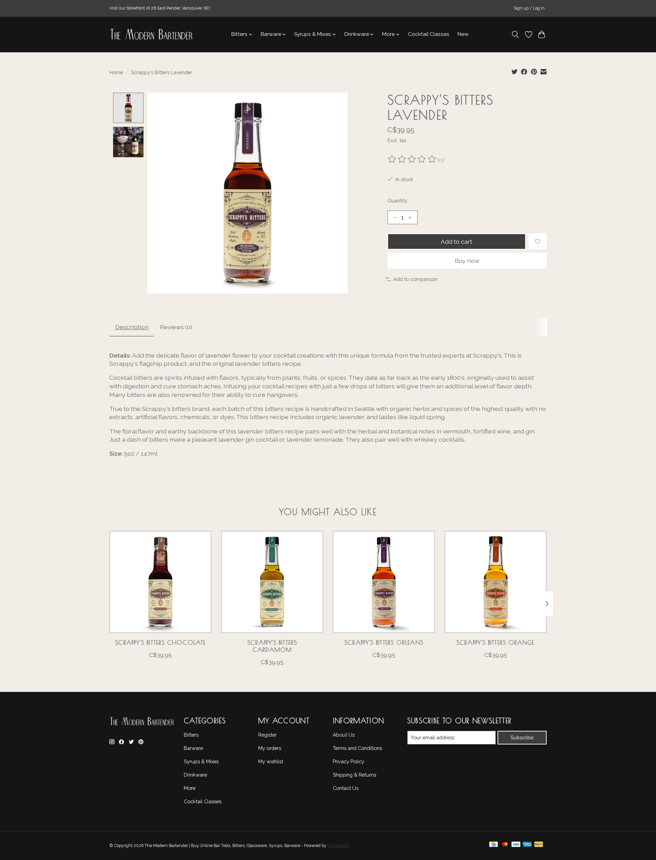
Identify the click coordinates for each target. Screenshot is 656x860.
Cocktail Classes (428, 34)
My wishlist (270, 761)
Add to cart (456, 241)
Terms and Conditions (357, 748)
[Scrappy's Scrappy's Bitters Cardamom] (272, 582)
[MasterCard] (504, 846)
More (189, 788)
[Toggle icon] (515, 34)
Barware (193, 748)
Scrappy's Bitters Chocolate (160, 642)
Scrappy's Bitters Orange (495, 642)
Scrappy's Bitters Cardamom (272, 646)
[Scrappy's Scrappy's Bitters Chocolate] (160, 582)
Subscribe (521, 737)
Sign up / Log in (529, 8)
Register (267, 735)
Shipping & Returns (354, 775)
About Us (344, 735)
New (463, 34)
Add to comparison (415, 279)
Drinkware (195, 775)
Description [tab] (132, 327)
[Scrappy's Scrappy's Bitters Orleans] (384, 582)
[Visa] (515, 846)
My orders (269, 748)
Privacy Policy (348, 761)
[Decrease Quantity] (395, 217)
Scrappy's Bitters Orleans (383, 642)
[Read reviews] (412, 160)
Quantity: (397, 200)
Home (116, 72)
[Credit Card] (493, 846)
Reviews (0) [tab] (176, 327)
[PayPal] (538, 846)
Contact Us (345, 788)
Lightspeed (338, 845)
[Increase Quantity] (410, 217)
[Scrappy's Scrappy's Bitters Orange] (496, 582)
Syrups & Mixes (201, 761)
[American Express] (527, 846)
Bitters (191, 735)
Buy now (467, 260)
